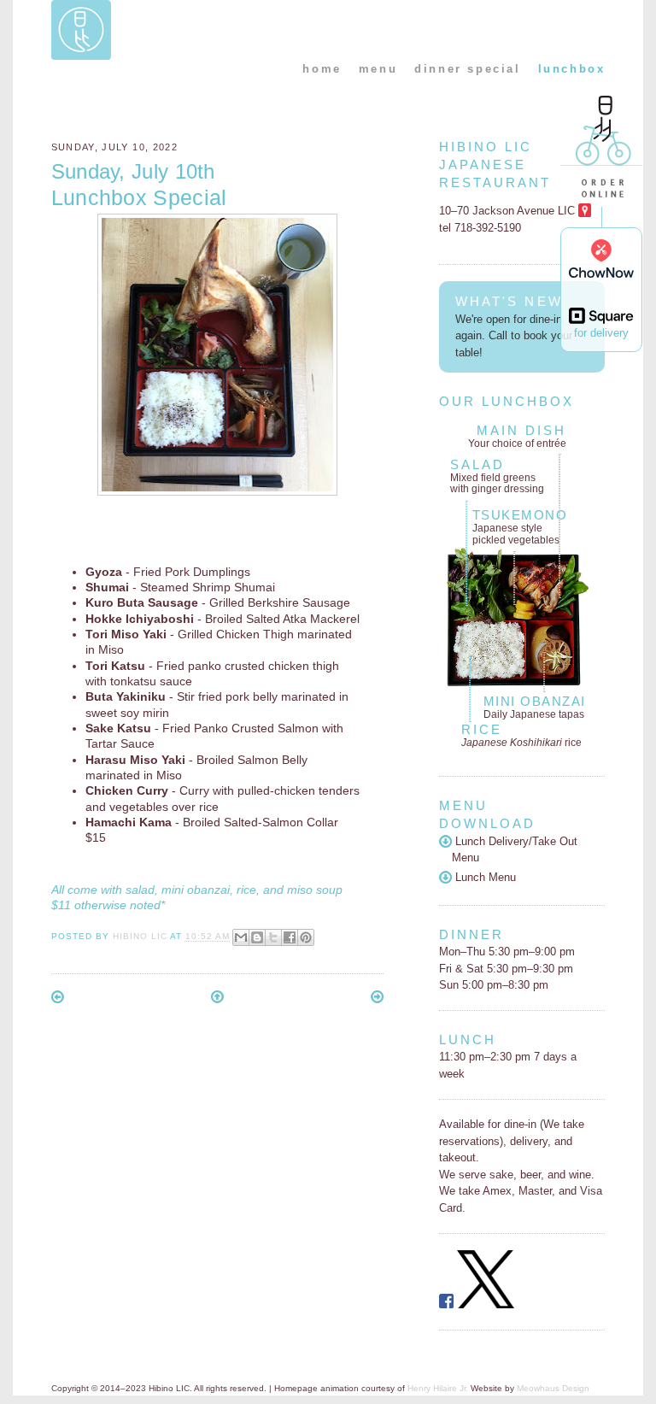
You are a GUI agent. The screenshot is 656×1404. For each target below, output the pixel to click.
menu (378, 68)
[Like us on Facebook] (446, 1304)
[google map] (584, 210)
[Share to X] (273, 937)
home (321, 68)
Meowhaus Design (553, 1388)
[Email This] (240, 937)
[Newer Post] (57, 999)
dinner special (467, 68)
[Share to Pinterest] (305, 937)
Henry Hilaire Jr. (437, 1388)
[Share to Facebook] (289, 937)
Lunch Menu (484, 877)
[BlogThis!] (257, 937)
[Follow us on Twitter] (486, 1304)
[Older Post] (377, 999)
